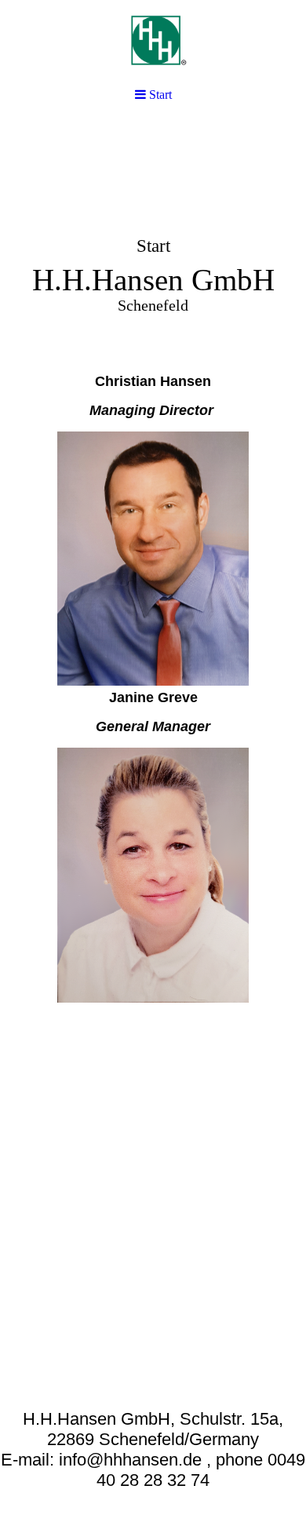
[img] (153, 240)
